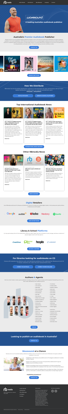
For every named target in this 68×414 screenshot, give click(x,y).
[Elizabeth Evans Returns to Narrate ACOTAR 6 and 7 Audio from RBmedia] (13, 160)
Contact (53, 2)
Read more (7, 138)
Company (47, 2)
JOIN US (34, 327)
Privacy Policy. (20, 409)
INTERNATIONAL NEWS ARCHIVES (34, 146)
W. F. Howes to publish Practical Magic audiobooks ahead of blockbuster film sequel (13, 123)
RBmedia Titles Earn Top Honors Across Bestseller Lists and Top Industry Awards (54, 170)
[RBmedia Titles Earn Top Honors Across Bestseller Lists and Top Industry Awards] (54, 160)
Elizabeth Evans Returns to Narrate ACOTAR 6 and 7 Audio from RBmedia (12, 170)
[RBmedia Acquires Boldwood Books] (34, 160)
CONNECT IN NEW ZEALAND (45, 266)
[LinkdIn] (52, 391)
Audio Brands (22, 2)
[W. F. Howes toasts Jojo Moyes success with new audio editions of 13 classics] (54, 112)
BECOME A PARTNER (34, 248)
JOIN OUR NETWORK (34, 220)
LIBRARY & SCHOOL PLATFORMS (45, 95)
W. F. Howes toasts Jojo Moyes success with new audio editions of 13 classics (54, 123)
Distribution (30, 2)
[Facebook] (55, 391)
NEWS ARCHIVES (34, 193)
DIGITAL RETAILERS (23, 95)
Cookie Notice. (27, 409)
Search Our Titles (34, 75)
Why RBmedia (39, 2)
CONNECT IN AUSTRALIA (23, 266)
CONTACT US (34, 47)
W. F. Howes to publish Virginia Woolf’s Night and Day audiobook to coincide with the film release (33, 123)
